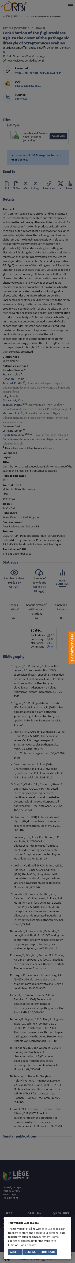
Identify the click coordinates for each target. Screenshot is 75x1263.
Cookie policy (28, 1245)
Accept (15, 1252)
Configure (47, 1252)
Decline (30, 1252)
